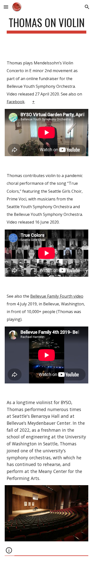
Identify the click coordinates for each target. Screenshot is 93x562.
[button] (6, 7)
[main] (47, 25)
